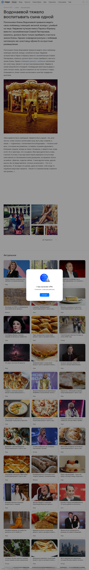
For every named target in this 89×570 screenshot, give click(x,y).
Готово (44, 295)
